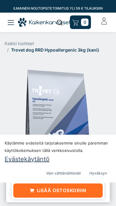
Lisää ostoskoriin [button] (61, 190)
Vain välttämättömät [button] (63, 173)
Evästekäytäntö (27, 159)
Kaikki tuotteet (19, 43)
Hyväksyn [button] (98, 173)
